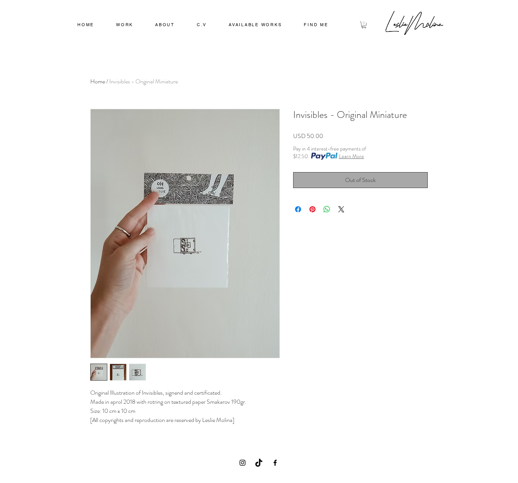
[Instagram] (242, 463)
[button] (124, 25)
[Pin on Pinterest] (312, 209)
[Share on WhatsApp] (326, 209)
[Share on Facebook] (298, 209)
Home (97, 81)
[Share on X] (341, 209)
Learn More (351, 156)
